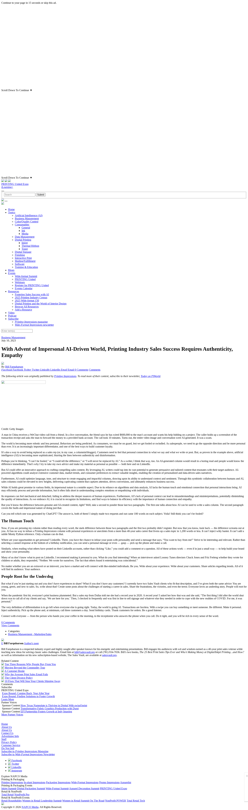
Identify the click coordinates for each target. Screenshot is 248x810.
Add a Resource (23, 309)
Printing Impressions (65, 376)
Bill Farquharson (14, 366)
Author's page (31, 643)
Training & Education (26, 267)
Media (25, 233)
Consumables (22, 224)
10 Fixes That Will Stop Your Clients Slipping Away (32, 681)
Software (19, 264)
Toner (25, 248)
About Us (6, 727)
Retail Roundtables (11, 800)
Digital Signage (23, 251)
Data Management (24, 236)
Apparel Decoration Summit (84, 788)
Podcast (12, 315)
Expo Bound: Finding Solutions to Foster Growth (28, 696)
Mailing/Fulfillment (25, 261)
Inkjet (25, 242)
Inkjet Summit (8, 788)
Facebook (16, 760)
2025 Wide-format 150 (27, 300)
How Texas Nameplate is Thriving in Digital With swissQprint (54, 705)
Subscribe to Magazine (24, 751)
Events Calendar (23, 288)
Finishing (20, 255)
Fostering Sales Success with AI (32, 294)
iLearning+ (7, 187)
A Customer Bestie (15, 671)
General (26, 227)
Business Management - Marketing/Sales (29, 634)
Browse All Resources (27, 306)
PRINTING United (25, 279)
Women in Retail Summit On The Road (83, 800)
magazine (31, 321)
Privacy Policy (9, 742)
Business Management (27, 218)
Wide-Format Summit (57, 788)
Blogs (11, 270)
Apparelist (125, 782)
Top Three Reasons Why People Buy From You (30, 664)
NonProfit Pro (21, 794)
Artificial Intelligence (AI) (29, 215)
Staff (3, 739)
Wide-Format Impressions (85, 782)
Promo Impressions (109, 782)
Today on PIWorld (150, 376)
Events (11, 273)
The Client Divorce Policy (19, 677)
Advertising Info (10, 736)
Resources (13, 291)
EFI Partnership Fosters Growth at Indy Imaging (46, 711)
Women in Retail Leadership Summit (42, 800)
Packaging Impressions (58, 782)
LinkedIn (16, 767)
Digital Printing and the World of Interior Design (40, 303)
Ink (23, 230)
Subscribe (13, 318)
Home (11, 209)
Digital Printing (23, 239)
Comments (94, 369)
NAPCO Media (30, 807)
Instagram (16, 770)
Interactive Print (23, 258)
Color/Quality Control (26, 221)
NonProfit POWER (115, 800)
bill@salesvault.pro (84, 652)
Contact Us (7, 733)
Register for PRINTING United (32, 285)
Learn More (7, 699)
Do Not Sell (7, 748)
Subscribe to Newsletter (28, 754)
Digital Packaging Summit (31, 788)
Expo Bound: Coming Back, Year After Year (25, 693)
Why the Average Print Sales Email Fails (26, 674)
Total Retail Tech (136, 800)
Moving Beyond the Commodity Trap (25, 667)
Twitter (15, 763)
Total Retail (7, 794)
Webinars (20, 282)
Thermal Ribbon (30, 245)
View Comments (10, 625)
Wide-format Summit (26, 276)
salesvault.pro (109, 655)
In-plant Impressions (34, 782)
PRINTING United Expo (15, 184)
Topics (11, 212)
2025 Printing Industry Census (31, 297)
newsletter (34, 324)
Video (11, 312)
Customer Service (10, 745)
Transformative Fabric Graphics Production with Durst (50, 708)
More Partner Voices (12, 714)
